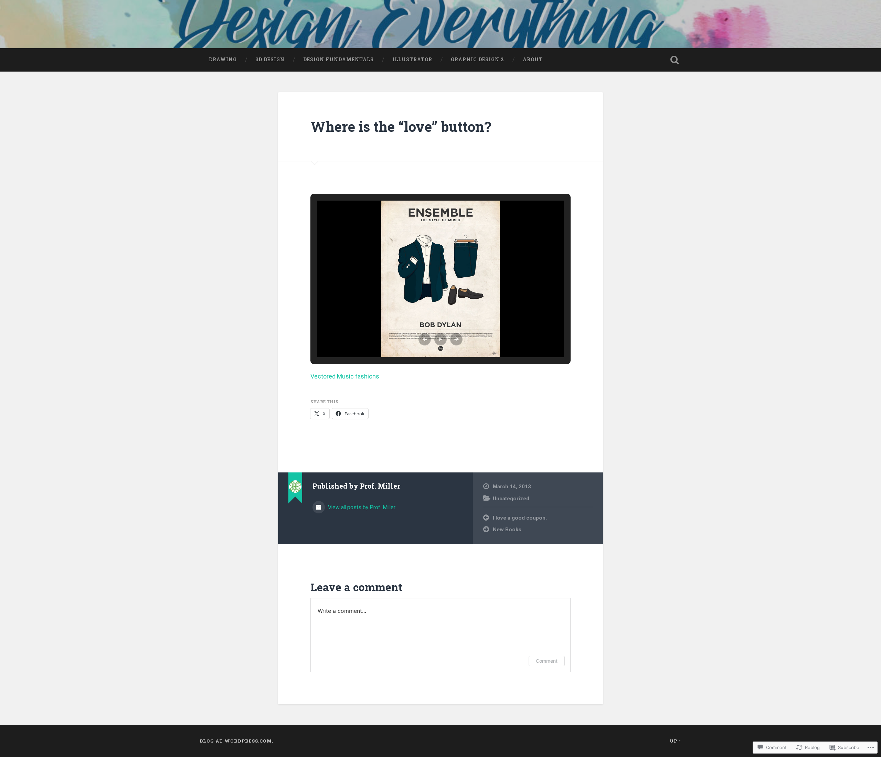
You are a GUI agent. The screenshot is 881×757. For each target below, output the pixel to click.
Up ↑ (675, 741)
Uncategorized (511, 498)
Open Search (674, 60)
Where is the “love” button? (400, 126)
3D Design (270, 59)
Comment (547, 661)
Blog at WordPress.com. (236, 741)
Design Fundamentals (338, 59)
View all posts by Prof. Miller (361, 507)
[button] (424, 339)
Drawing (223, 59)
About (533, 59)
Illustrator (412, 59)
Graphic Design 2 (477, 59)
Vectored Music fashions (344, 376)
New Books (507, 529)
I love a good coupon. (520, 518)
